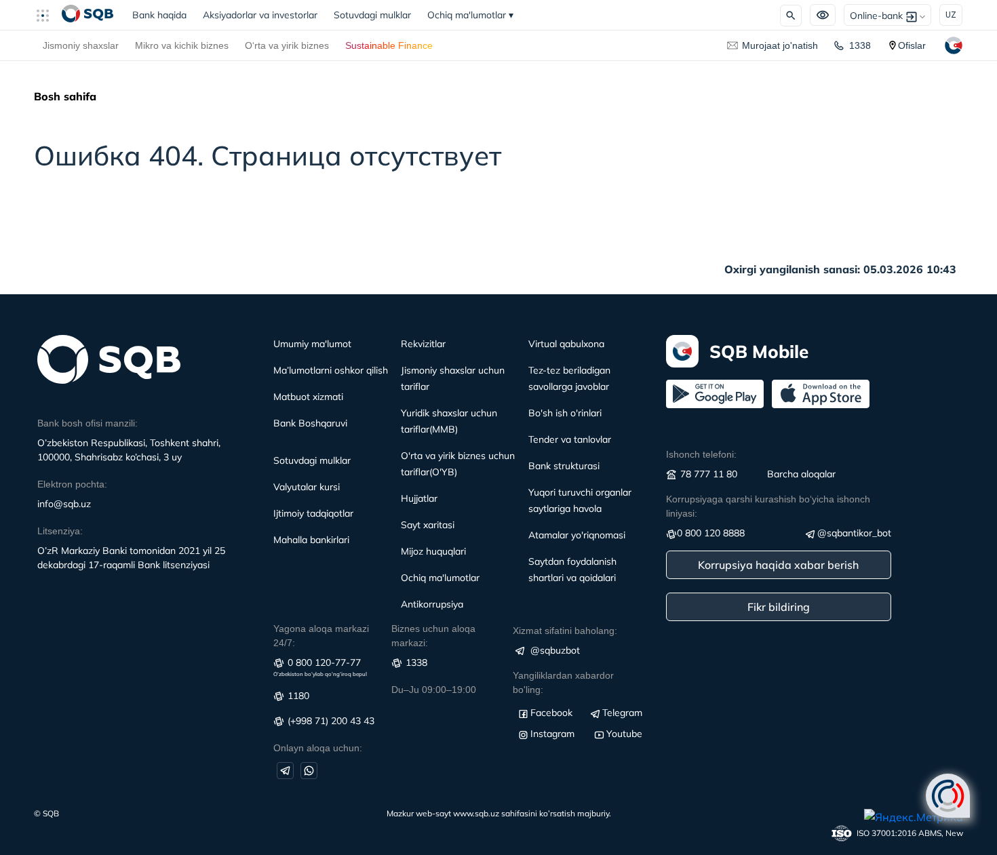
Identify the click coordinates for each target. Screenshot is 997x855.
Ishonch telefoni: (701, 454)
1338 (860, 45)
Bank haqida (163, 14)
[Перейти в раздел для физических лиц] (87, 14)
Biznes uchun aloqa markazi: (433, 635)
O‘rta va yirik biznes (287, 45)
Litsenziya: (60, 530)
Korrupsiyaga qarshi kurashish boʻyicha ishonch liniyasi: (768, 506)
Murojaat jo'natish (780, 45)
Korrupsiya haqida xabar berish (778, 565)
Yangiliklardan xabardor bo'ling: (563, 682)
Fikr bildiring (778, 607)
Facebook (551, 713)
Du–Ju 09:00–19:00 (433, 689)
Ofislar (912, 45)
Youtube (624, 734)
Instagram (552, 734)
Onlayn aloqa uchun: (317, 747)
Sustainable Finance (389, 45)
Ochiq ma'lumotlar (470, 14)
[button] (48, 15)
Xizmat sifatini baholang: (565, 630)
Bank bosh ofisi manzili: (87, 423)
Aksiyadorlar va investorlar (260, 14)
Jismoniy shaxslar (81, 45)
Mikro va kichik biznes (182, 45)
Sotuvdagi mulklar (372, 14)
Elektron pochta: (72, 484)
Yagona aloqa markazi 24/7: (321, 635)
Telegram (622, 713)
